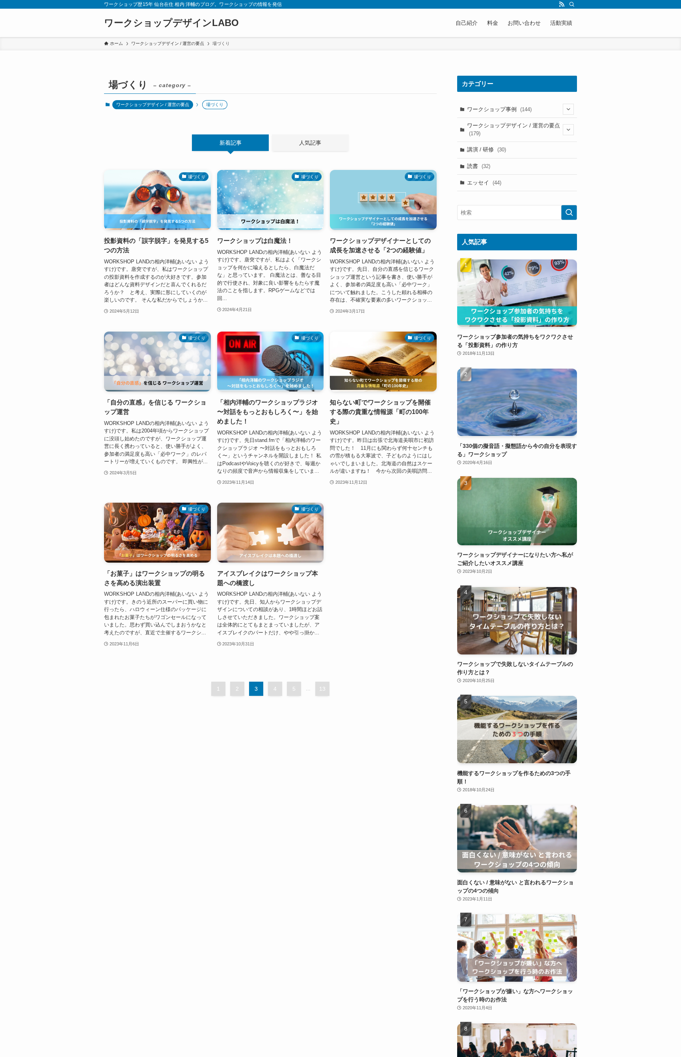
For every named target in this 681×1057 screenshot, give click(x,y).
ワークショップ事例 (499, 109)
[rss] (561, 4)
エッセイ (484, 182)
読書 (478, 166)
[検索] (572, 4)
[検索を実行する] (569, 212)
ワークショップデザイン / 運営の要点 (152, 104)
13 (322, 689)
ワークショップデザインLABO (171, 23)
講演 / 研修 (486, 149)
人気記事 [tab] (310, 143)
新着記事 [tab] (231, 143)
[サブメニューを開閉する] (568, 109)
